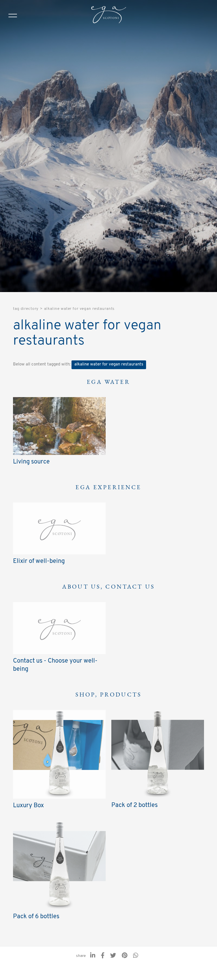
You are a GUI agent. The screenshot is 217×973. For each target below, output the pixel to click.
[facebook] (103, 956)
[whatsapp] (135, 956)
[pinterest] (124, 956)
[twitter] (113, 956)
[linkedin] (92, 956)
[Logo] (108, 15)
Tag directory (25, 309)
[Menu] (13, 15)
